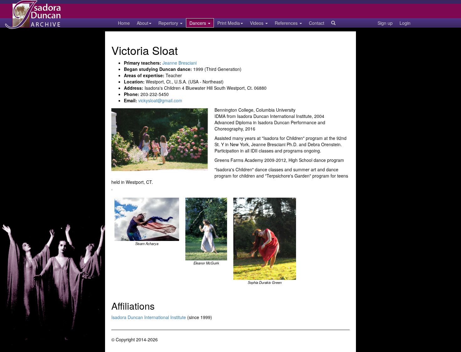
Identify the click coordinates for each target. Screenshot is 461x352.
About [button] (142, 23)
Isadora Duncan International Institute (148, 317)
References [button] (287, 23)
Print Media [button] (228, 23)
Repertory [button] (168, 23)
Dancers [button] (198, 23)
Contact (316, 23)
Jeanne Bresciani (179, 63)
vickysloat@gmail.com (160, 100)
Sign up (385, 23)
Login (405, 23)
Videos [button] (257, 23)
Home (124, 23)
